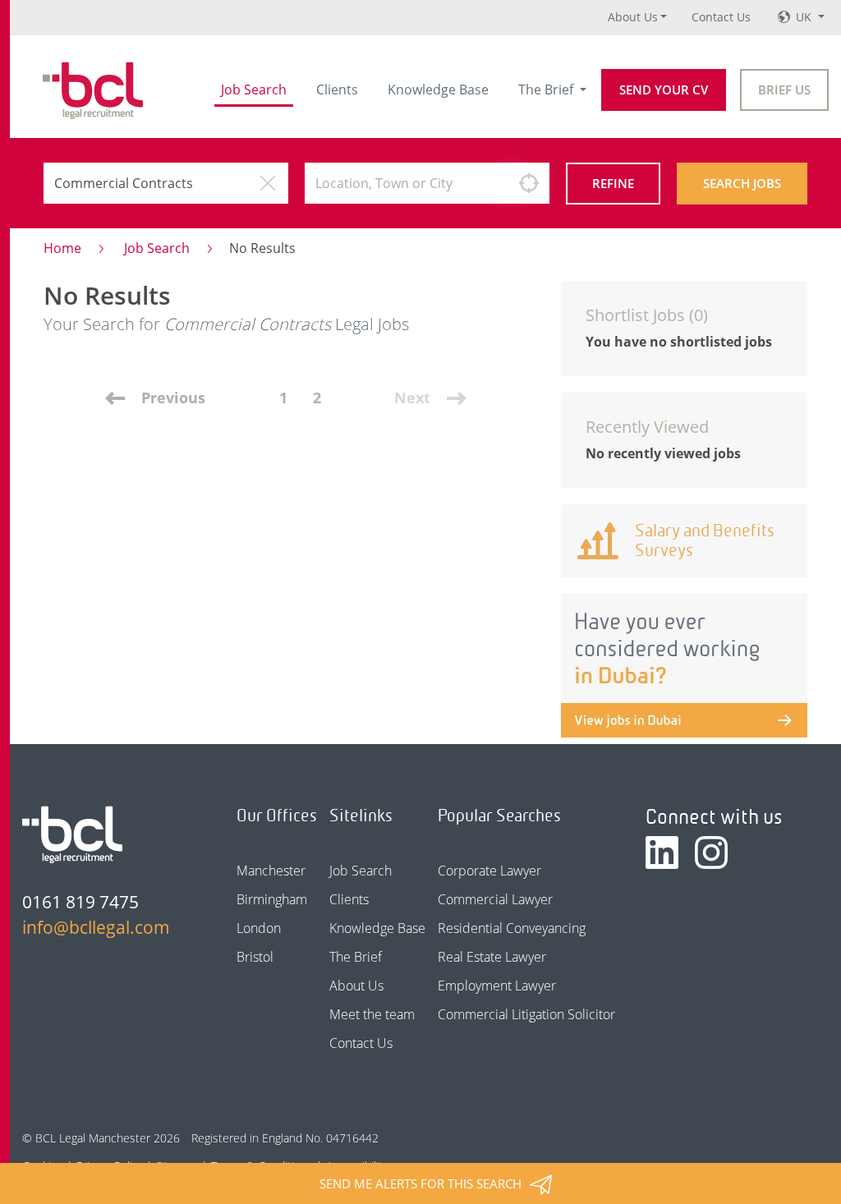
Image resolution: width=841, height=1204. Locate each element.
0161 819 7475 (80, 901)
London (259, 928)
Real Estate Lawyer (492, 957)
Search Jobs (742, 183)
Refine (613, 183)
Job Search (254, 89)
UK (805, 17)
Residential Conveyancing (512, 928)
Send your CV (663, 89)
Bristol (255, 957)
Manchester (271, 871)
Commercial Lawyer (495, 899)
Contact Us (721, 17)
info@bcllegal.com (96, 927)
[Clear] (268, 183)
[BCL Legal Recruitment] (72, 834)
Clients (337, 89)
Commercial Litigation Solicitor (526, 1014)
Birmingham (272, 899)
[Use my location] (529, 183)
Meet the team (372, 1014)
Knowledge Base (438, 89)
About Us (633, 17)
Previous (173, 397)
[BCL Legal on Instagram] (711, 852)
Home (62, 248)
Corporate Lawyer (489, 871)
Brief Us (784, 89)
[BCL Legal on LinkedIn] (662, 852)
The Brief (547, 89)
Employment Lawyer (497, 986)
